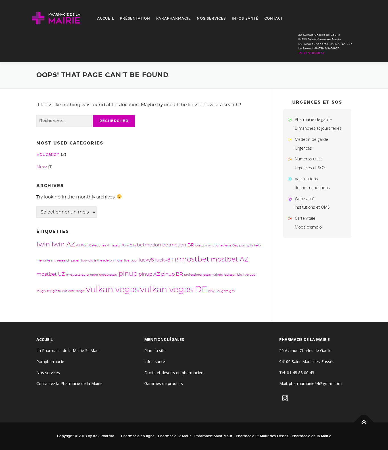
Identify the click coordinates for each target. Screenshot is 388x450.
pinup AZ (149, 274)
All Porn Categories (91, 245)
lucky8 (146, 260)
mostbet (194, 259)
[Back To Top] (364, 423)
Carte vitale (305, 218)
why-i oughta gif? (221, 291)
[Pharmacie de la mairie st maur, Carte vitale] (291, 218)
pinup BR (172, 274)
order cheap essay (104, 274)
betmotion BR (178, 245)
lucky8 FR (166, 260)
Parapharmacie (173, 18)
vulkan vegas (112, 290)
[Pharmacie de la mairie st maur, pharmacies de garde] (291, 119)
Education (48, 154)
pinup (128, 274)
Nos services (211, 18)
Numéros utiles (309, 159)
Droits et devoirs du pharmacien (173, 372)
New (41, 167)
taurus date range (71, 291)
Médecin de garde (311, 139)
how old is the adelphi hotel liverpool (109, 260)
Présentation (135, 18)
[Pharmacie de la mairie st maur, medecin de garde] (291, 139)
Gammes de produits (163, 383)
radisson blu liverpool (240, 274)
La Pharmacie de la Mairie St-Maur (68, 350)
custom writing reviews (213, 245)
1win (43, 245)
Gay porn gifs (242, 245)
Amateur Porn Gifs (121, 245)
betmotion (149, 245)
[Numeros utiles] (291, 159)
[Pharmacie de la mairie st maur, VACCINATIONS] (291, 178)
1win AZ (63, 245)
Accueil (105, 18)
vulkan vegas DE (173, 290)
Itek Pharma (103, 436)
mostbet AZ (229, 259)
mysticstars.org (77, 274)
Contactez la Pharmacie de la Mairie (69, 383)
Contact (273, 18)
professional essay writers (203, 274)
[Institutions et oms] (291, 198)
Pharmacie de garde (313, 119)
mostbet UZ (50, 274)
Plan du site (155, 350)
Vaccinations (306, 178)
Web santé (304, 198)
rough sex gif (46, 291)
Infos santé (245, 18)
